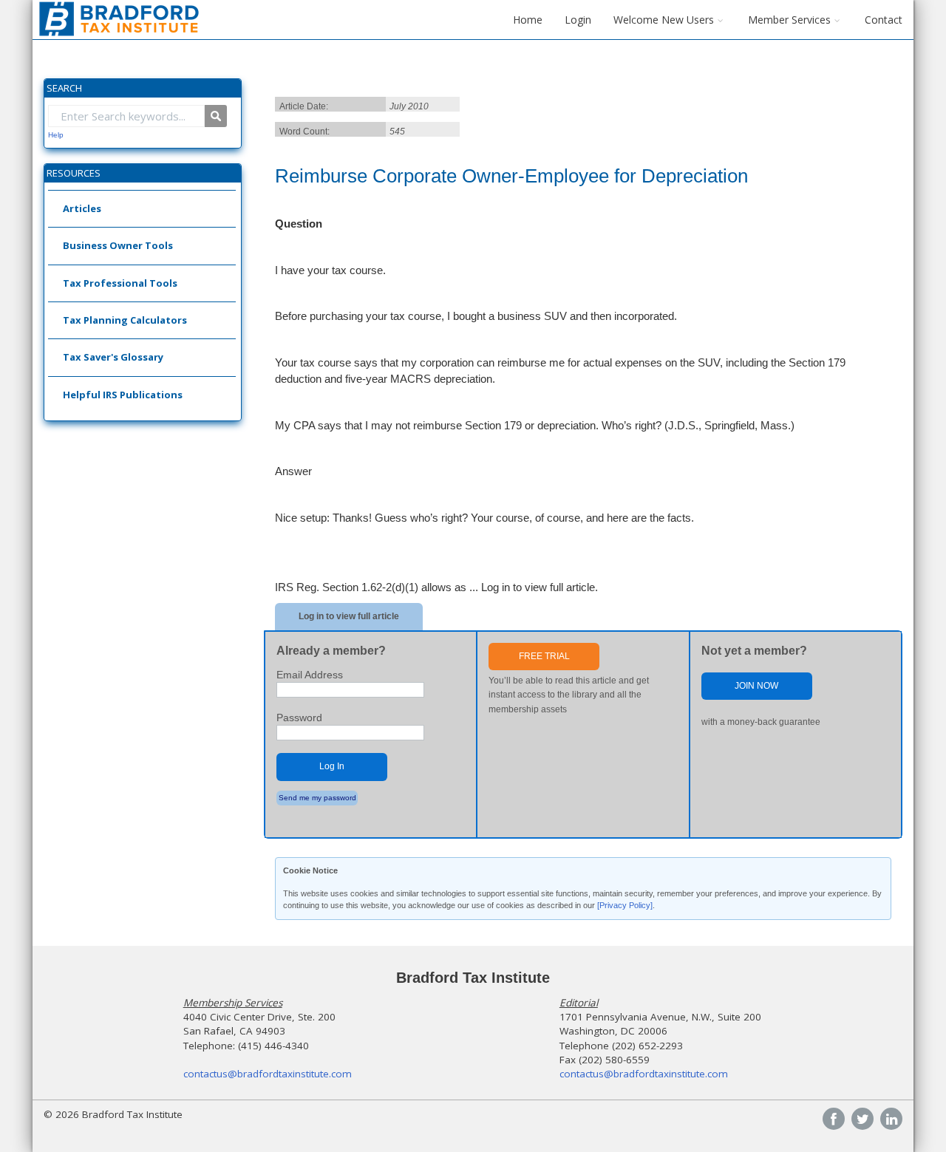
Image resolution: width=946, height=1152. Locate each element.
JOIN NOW (756, 686)
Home (527, 20)
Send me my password (317, 798)
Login (578, 20)
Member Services (789, 20)
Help (56, 135)
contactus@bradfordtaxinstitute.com (267, 1073)
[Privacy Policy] (625, 905)
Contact (883, 20)
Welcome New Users (663, 20)
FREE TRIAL (544, 656)
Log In (331, 766)
